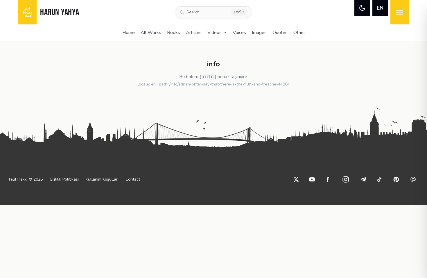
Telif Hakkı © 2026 (25, 179)
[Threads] (413, 179)
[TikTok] (379, 179)
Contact (132, 179)
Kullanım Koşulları (102, 179)
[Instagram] (346, 179)
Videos (214, 32)
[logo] (27, 12)
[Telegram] (363, 179)
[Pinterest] (396, 179)
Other (299, 32)
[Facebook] (328, 179)
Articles (194, 32)
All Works (151, 32)
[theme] (362, 8)
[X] (296, 179)
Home (128, 32)
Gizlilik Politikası (64, 179)
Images (259, 32)
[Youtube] (312, 179)
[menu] (399, 12)
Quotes (280, 32)
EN (380, 7)
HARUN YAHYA (59, 12)
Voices (239, 32)
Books (173, 32)
